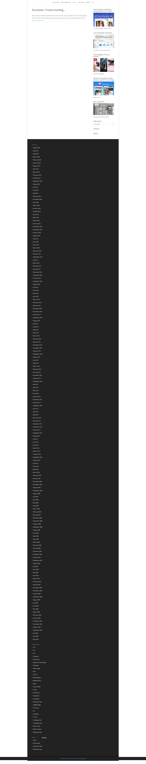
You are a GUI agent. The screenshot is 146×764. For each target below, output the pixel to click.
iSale (34, 671)
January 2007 (36, 585)
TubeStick (36, 714)
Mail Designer (37, 677)
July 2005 (35, 633)
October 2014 (37, 351)
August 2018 (36, 236)
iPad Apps (36, 665)
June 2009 (36, 500)
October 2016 (37, 278)
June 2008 (36, 533)
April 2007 (36, 575)
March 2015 (36, 336)
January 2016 (36, 305)
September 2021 (37, 181)
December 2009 (37, 481)
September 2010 (37, 457)
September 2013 (37, 381)
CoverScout (36, 659)
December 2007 (37, 551)
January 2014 (36, 372)
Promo (35, 690)
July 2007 (35, 566)
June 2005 (36, 636)
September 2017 (37, 257)
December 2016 (37, 272)
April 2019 (36, 217)
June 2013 (36, 387)
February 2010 (37, 475)
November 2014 (37, 348)
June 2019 (36, 214)
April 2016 (36, 296)
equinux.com (55, 2)
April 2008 (36, 539)
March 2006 (36, 612)
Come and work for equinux (101, 117)
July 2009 (35, 497)
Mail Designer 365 (66, 2)
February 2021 (37, 196)
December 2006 (37, 588)
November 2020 (37, 199)
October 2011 (37, 430)
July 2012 (35, 409)
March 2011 (36, 448)
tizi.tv (74, 2)
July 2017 (35, 260)
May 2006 (35, 609)
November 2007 (37, 554)
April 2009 (36, 506)
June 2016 (36, 290)
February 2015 (37, 339)
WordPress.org (37, 749)
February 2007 (37, 581)
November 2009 (37, 484)
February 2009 (37, 512)
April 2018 (36, 245)
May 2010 (35, 469)
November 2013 (37, 375)
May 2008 (35, 536)
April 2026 (36, 154)
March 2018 (36, 248)
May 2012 (35, 415)
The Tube (36, 708)
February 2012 (37, 418)
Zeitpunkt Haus (37, 732)
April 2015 (36, 333)
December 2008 (37, 518)
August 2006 (36, 600)
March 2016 (36, 299)
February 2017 (37, 266)
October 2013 (37, 378)
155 (34, 650)
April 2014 (36, 363)
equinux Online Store (38, 20)
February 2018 (37, 251)
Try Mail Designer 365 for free (102, 28)
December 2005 (37, 621)
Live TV (35, 674)
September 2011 (37, 433)
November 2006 (37, 591)
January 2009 (36, 515)
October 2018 (37, 233)
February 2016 (37, 302)
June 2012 (36, 412)
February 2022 (37, 175)
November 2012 (37, 399)
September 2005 (37, 630)
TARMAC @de (37, 705)
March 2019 (36, 220)
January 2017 (36, 269)
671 (34, 653)
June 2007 (36, 569)
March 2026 (36, 157)
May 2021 (35, 193)
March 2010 (36, 472)
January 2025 (36, 163)
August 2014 (36, 357)
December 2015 (37, 308)
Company (96, 129)
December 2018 (37, 226)
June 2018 (36, 242)
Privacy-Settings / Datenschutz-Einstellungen (73, 758)
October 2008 (37, 524)
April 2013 (36, 393)
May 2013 (35, 390)
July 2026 (35, 151)
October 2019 (37, 211)
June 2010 (36, 466)
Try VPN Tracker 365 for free (101, 50)
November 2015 (37, 311)
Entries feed (36, 743)
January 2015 (36, 342)
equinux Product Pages (39, 662)
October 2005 (37, 627)
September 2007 (37, 560)
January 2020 (36, 208)
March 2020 (36, 205)
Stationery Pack (37, 702)
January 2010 (36, 478)
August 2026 (36, 148)
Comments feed (37, 746)
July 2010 (35, 463)
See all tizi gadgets (98, 74)
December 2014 (37, 345)
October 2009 (37, 487)
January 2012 (36, 421)
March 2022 (36, 172)
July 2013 (35, 384)
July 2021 (35, 187)
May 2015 (35, 330)
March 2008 (36, 542)
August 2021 (36, 184)
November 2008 (37, 521)
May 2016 (35, 293)
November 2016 (37, 275)
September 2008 (37, 527)
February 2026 (37, 160)
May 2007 (35, 572)
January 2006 (36, 618)
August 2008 (36, 530)
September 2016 (37, 281)
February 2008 (37, 545)
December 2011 (37, 424)
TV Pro (35, 717)
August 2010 (36, 460)
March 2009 (36, 509)
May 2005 (35, 639)
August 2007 (36, 563)
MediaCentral (37, 680)
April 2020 (36, 202)
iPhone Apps (36, 668)
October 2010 (37, 454)
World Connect (37, 729)
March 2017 (36, 263)
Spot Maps (36, 699)
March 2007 (36, 578)
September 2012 (37, 406)
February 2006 (37, 615)
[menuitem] (88, 3)
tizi (34, 711)
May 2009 (35, 503)
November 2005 (37, 624)
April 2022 (36, 169)
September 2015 (37, 318)
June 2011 (36, 442)
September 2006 (37, 597)
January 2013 (36, 396)
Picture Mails (36, 687)
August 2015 (36, 321)
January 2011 (36, 451)
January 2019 (36, 223)
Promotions (36, 693)
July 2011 (35, 439)
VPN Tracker (81, 2)
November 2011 (37, 427)
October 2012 (37, 402)
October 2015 (37, 314)
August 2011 (36, 436)
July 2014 (35, 360)
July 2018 (35, 239)
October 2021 (37, 178)
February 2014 (37, 369)
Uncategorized (37, 720)
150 (34, 647)
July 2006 (35, 603)
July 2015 (35, 324)
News (34, 684)
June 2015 (36, 327)
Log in (35, 740)
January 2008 (36, 548)
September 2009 (37, 490)
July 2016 (35, 287)
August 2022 (36, 166)
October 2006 (37, 594)
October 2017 (37, 254)
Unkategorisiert (37, 723)
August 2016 (36, 284)
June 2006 (36, 606)
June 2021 (36, 190)
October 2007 (37, 557)
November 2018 (37, 230)
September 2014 (37, 354)
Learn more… (97, 97)
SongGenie (36, 696)
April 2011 (36, 445)
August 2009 (36, 493)
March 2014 (36, 366)
